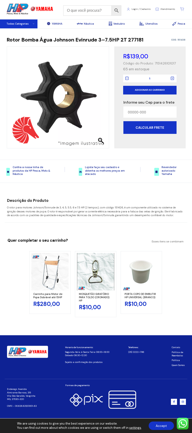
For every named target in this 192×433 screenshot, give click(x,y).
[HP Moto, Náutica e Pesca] (30, 9)
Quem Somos (178, 365)
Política (176, 360)
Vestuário (119, 23)
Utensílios (151, 23)
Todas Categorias (18, 23)
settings (135, 428)
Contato (176, 347)
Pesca (181, 23)
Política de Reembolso (177, 354)
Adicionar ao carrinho (150, 90)
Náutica (89, 23)
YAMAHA (57, 23)
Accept (161, 426)
